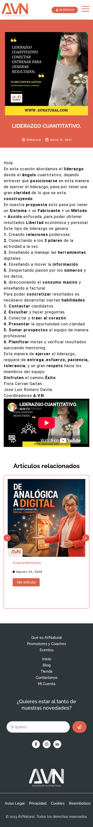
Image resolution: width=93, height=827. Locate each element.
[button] (7, 537)
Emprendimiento (27, 562)
